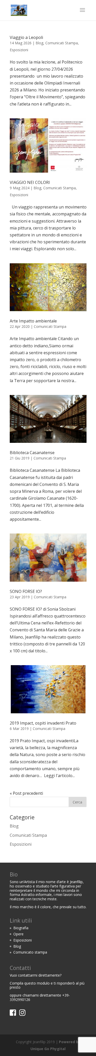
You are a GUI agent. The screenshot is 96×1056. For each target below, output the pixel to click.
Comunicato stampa (30, 952)
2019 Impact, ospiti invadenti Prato (43, 723)
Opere (18, 934)
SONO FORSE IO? (26, 591)
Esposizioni (19, 49)
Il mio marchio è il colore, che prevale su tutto (48, 906)
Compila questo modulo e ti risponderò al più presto (47, 985)
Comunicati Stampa (61, 42)
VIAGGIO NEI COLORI (30, 182)
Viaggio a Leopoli (26, 37)
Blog (39, 42)
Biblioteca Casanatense (32, 452)
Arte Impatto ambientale (33, 321)
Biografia (20, 927)
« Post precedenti (26, 793)
